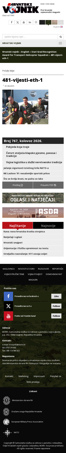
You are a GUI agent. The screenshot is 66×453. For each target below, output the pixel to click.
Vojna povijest (35, 274)
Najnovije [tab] (48, 226)
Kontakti (9, 376)
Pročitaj (17, 185)
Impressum (39, 376)
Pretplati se (55, 376)
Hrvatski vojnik (11, 43)
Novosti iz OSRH (26, 268)
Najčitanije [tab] (17, 226)
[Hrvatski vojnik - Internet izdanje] (33, 8)
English (56, 27)
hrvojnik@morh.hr (17, 344)
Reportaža (57, 268)
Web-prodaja (33, 381)
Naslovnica (9, 268)
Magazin (33, 279)
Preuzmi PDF (47, 185)
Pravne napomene (42, 448)
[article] (33, 146)
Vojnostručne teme (14, 274)
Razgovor (43, 268)
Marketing (23, 376)
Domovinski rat (54, 274)
